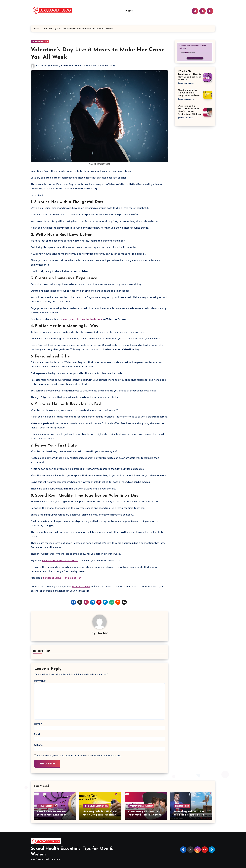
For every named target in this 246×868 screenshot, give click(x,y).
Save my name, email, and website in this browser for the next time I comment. (79, 755)
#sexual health (89, 65)
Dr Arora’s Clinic (81, 586)
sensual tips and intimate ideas (60, 560)
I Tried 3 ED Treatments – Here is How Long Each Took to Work (53, 815)
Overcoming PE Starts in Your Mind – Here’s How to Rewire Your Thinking (144, 815)
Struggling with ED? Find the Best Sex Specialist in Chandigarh (189, 815)
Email (37, 734)
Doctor (43, 65)
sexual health (45, 806)
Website (38, 745)
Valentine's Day (40, 42)
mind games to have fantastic (82, 319)
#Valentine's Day (106, 65)
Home (129, 11)
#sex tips (76, 65)
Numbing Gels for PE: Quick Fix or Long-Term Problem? (189, 93)
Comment (40, 681)
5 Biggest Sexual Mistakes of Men (62, 577)
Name (38, 723)
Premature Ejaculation (96, 806)
